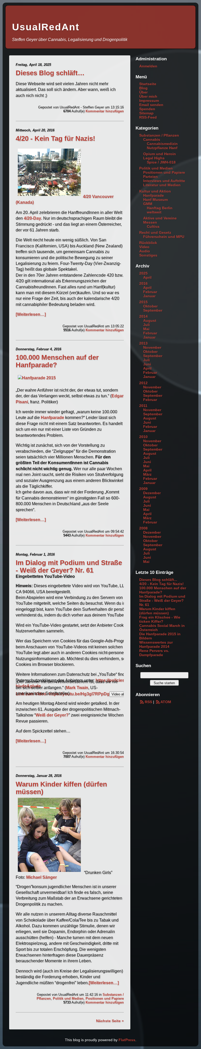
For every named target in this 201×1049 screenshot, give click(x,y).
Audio (144, 251)
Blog (143, 88)
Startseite (147, 84)
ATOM (165, 702)
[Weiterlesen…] (31, 314)
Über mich (148, 96)
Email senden (151, 105)
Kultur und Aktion (155, 191)
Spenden (147, 109)
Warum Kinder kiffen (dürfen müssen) (157, 611)
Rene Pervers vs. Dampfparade (154, 653)
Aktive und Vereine (160, 218)
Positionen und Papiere (105, 998)
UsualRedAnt (45, 27)
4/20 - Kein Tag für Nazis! (55, 138)
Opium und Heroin (159, 154)
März (147, 474)
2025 (143, 273)
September (152, 310)
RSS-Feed (148, 117)
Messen (150, 222)
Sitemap (146, 113)
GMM (147, 204)
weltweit (154, 212)
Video (144, 247)
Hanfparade (52, 417)
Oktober (150, 306)
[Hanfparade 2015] (37, 378)
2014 (143, 316)
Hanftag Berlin (159, 208)
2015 (143, 302)
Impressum (149, 100)
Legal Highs (154, 158)
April (147, 277)
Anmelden (148, 66)
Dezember (152, 493)
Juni (147, 364)
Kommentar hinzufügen (105, 111)
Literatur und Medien (162, 185)
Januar (149, 296)
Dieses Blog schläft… (50, 73)
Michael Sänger (41, 877)
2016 (143, 283)
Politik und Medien (68, 998)
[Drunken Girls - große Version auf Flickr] (49, 872)
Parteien (150, 176)
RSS (148, 702)
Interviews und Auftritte (164, 181)
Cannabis (151, 139)
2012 (143, 383)
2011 (143, 406)
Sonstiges (148, 255)
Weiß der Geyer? (52, 715)
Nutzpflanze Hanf (162, 148)
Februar (150, 292)
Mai (146, 329)
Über (143, 92)
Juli (146, 325)
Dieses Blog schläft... (158, 580)
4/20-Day (32, 218)
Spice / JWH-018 (161, 162)
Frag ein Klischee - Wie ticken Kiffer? (159, 619)
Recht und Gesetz (155, 232)
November (152, 347)
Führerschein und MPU (163, 237)
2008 (143, 528)
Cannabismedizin (162, 144)
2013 (143, 343)
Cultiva (153, 226)
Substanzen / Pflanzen (159, 135)
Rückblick (148, 243)
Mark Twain (77, 687)
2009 (143, 489)
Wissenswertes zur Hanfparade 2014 (156, 644)
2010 (143, 437)
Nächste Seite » (110, 1021)
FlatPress (127, 1040)
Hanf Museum (155, 199)
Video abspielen (123, 694)
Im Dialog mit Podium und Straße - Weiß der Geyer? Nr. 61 (69, 566)
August (149, 320)
